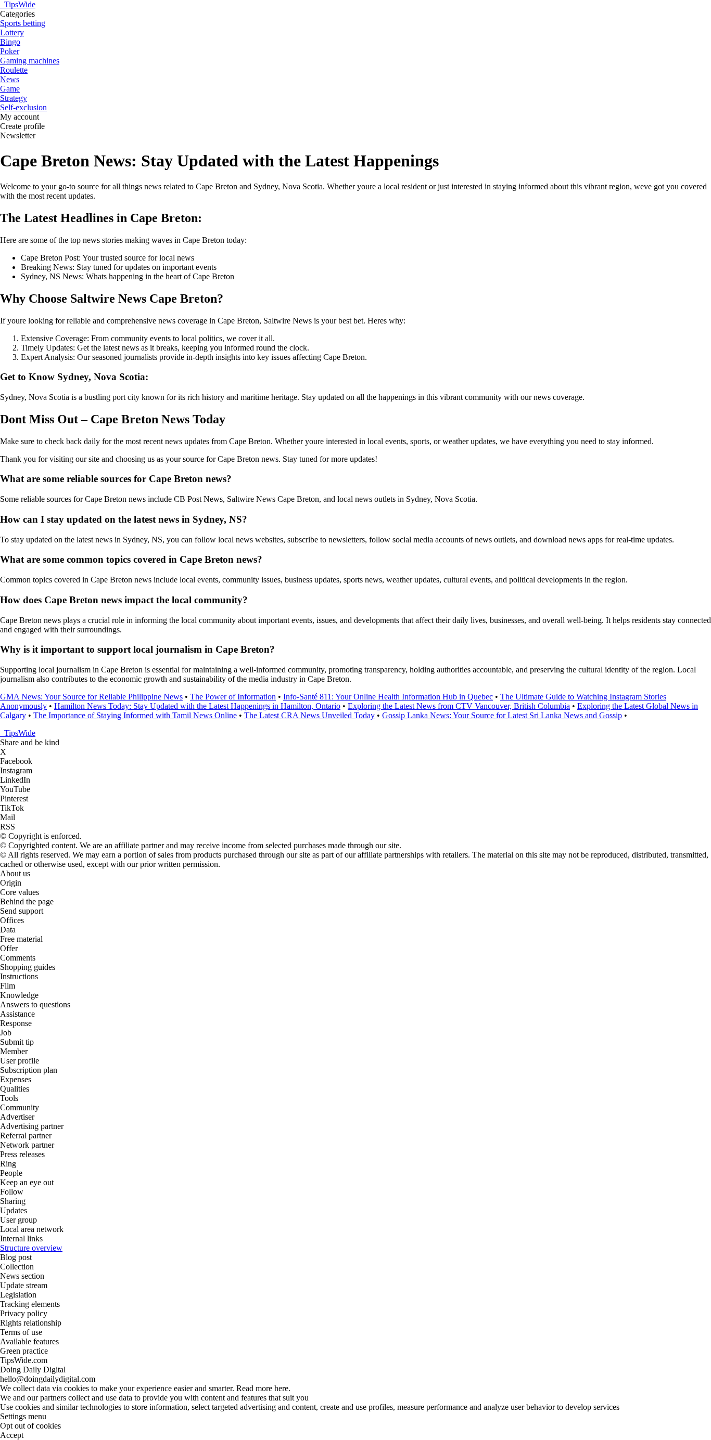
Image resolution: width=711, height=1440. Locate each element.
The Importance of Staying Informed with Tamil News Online (135, 715)
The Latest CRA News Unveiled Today (309, 715)
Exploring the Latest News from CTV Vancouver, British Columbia (459, 706)
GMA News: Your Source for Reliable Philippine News (91, 696)
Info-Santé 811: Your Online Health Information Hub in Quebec (388, 696)
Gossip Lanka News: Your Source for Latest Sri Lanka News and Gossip (502, 715)
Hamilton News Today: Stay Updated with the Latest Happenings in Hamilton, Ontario (197, 706)
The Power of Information (233, 696)
